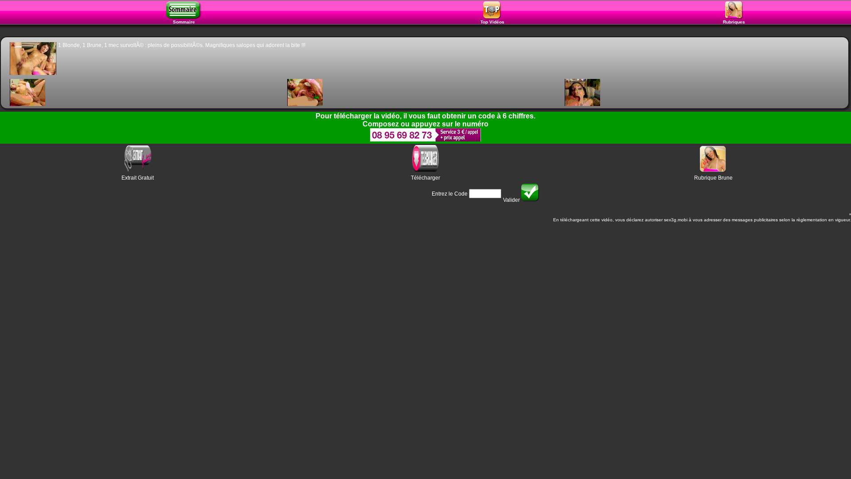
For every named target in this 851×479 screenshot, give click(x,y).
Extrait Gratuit (137, 178)
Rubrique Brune (713, 178)
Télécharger (425, 178)
